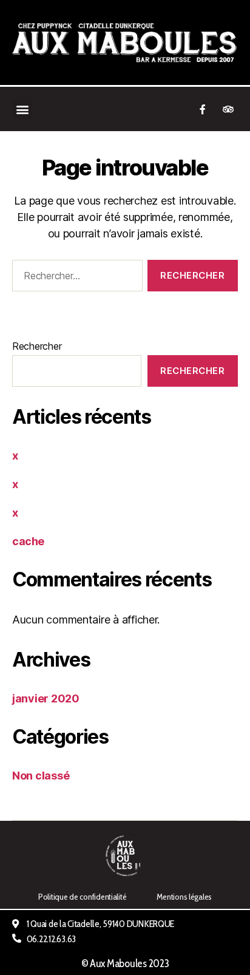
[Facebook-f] (202, 109)
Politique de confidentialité (82, 896)
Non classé (40, 775)
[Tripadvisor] (228, 109)
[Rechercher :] (75, 278)
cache (28, 541)
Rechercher (36, 346)
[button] (22, 109)
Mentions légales (184, 896)
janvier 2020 (45, 698)
